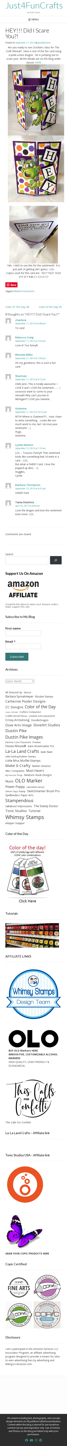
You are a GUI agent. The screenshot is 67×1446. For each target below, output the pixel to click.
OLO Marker (29, 780)
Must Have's (35, 771)
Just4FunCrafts (34, 5)
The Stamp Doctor (46, 806)
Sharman (21, 376)
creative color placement (42, 715)
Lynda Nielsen (24, 445)
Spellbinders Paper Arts (19, 795)
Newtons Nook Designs (38, 775)
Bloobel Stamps (44, 696)
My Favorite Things (13, 775)
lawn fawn (47, 752)
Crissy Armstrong (17, 720)
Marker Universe (41, 766)
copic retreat (11, 712)
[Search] (56, 560)
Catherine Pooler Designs (25, 701)
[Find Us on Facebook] (26, 1440)
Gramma (20, 408)
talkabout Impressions (23, 291)
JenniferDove (44, 42)
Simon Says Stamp (15, 791)
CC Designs (14, 707)
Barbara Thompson (27, 485)
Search (9, 554)
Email (10, 642)
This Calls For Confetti (18, 1122)
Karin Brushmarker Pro (41, 746)
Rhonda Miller (24, 354)
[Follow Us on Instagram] (36, 1440)
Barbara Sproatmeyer (19, 696)
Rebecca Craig (24, 337)
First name (13, 628)
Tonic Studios (16, 810)
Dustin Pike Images (24, 737)
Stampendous (19, 800)
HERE (38, 62)
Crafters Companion (30, 712)
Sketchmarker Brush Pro (43, 791)
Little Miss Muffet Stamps (23, 761)
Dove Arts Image (18, 725)
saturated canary (35, 787)
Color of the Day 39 (50, 307)
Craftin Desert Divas (16, 715)
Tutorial (34, 811)
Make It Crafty (17, 765)
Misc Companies (14, 771)
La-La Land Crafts (22, 751)
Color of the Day (40, 707)
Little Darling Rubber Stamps (20, 756)
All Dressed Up (13, 692)
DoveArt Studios (46, 725)
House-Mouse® (15, 746)
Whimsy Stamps (24, 817)
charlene (20, 320)
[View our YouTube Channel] (31, 1440)
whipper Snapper (15, 823)
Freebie (37, 742)
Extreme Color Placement (18, 742)
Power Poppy (15, 786)
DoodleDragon (39, 720)
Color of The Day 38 (17, 307)
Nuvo (9, 781)
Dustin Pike (16, 730)
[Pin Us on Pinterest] (40, 1440)
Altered (27, 692)
